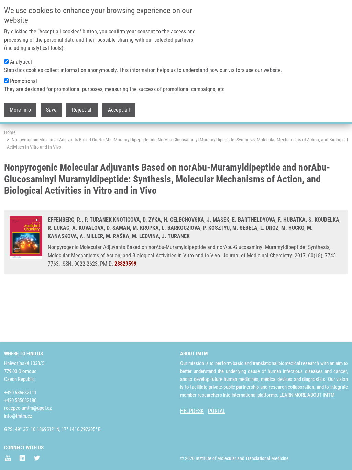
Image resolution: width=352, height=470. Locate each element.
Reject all (82, 110)
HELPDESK (192, 411)
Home (10, 132)
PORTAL (217, 411)
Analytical (21, 61)
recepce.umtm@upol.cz (28, 408)
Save (51, 110)
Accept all (119, 110)
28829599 (125, 263)
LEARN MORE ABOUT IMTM (306, 395)
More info (20, 110)
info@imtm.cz (18, 416)
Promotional (23, 81)
